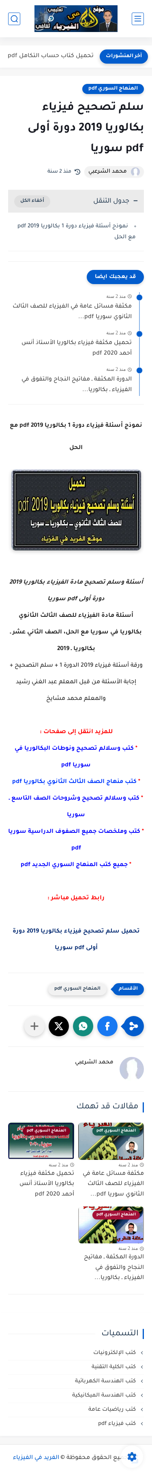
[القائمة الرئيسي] (138, 19)
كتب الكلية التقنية (114, 1367)
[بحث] (14, 19)
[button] (107, 1026)
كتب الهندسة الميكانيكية (104, 1396)
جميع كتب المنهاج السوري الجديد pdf (74, 865)
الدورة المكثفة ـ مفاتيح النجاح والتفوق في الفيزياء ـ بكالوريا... (76, 385)
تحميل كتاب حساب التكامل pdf (51, 56)
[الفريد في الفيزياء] (76, 18)
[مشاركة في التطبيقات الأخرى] (34, 1026)
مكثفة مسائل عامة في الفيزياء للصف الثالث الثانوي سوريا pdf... (72, 312)
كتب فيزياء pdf (117, 1424)
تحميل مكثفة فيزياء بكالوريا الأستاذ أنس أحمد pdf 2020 (76, 348)
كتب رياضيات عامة (112, 1410)
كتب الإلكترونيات (115, 1353)
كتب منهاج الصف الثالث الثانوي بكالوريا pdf (74, 782)
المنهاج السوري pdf (113, 89)
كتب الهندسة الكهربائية (106, 1381)
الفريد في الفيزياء (36, 1458)
